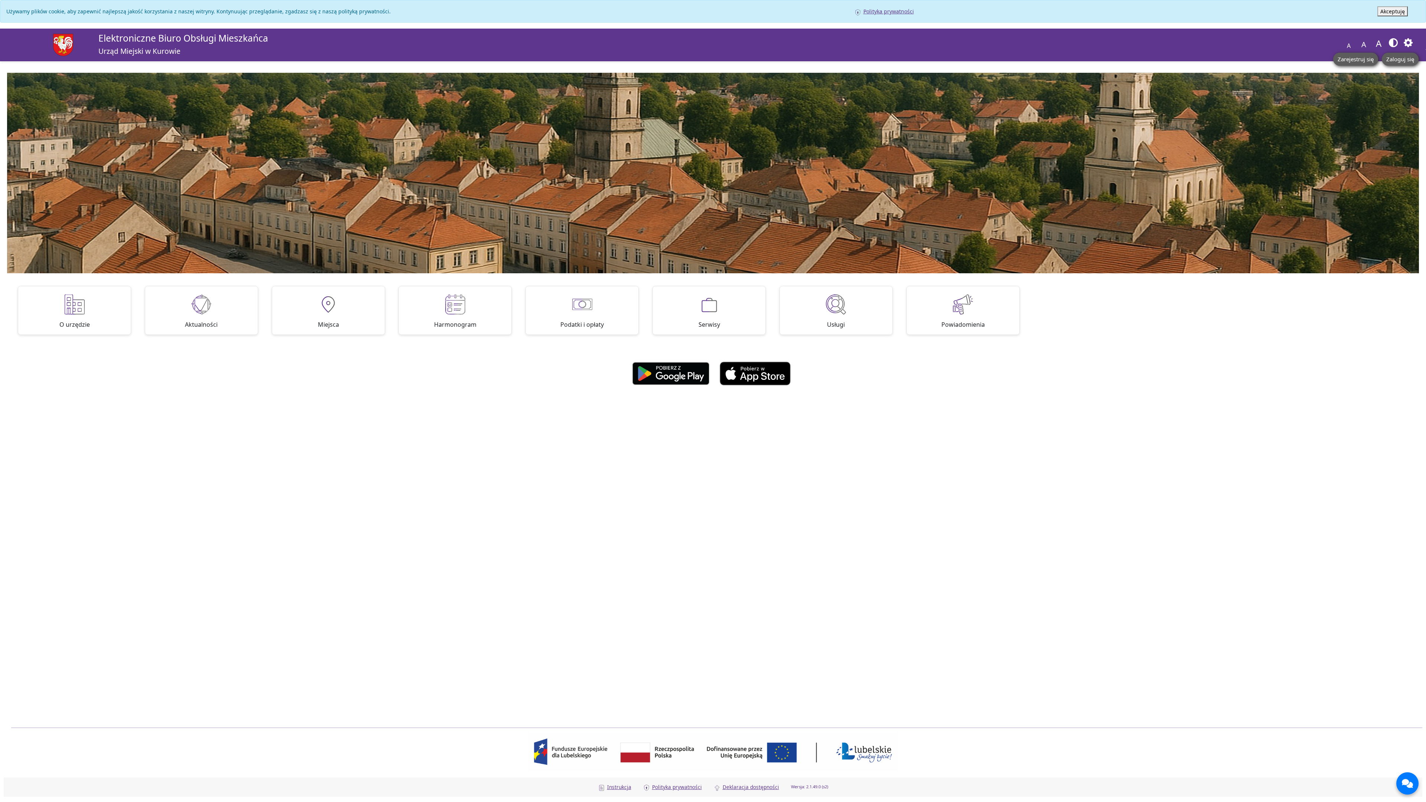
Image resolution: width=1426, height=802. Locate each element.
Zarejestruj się (1356, 59)
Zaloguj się (1400, 59)
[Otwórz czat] (1407, 783)
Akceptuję (1392, 11)
